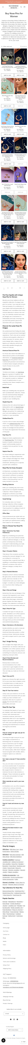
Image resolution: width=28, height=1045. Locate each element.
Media (4, 941)
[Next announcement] (25, 2)
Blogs (4, 938)
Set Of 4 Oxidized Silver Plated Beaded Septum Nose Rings (20, 273)
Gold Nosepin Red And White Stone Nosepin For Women (7, 127)
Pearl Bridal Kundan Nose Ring (20, 127)
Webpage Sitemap (8, 996)
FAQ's (4, 945)
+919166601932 (14, 981)
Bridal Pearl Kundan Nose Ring (7, 96)
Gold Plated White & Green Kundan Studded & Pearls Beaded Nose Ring (20, 214)
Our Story (5, 931)
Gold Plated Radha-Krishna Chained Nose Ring (20, 155)
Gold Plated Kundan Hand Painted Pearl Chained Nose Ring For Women (7, 214)
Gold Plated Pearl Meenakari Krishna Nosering (20, 243)
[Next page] (24, 288)
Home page (6, 927)
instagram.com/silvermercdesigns (13, 987)
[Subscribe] (22, 1013)
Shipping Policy (7, 968)
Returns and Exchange (9, 958)
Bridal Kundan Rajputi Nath (20, 184)
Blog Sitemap (6, 1000)
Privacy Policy (7, 955)
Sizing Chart (6, 965)
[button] (3, 7)
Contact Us (6, 934)
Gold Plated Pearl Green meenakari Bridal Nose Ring (7, 67)
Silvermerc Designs (11, 1038)
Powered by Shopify (20, 1038)
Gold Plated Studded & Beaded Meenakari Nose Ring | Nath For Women (20, 67)
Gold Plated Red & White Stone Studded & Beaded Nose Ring (7, 156)
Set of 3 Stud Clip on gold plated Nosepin (7, 185)
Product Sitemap (7, 1003)
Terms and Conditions (9, 961)
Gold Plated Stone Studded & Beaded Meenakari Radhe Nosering (7, 243)
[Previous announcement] (2, 2)
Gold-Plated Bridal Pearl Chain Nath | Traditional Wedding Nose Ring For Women (20, 97)
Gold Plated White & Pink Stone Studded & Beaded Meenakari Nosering (7, 273)
